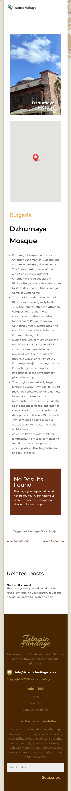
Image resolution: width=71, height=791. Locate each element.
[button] (36, 157)
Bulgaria (20, 215)
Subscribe (51, 777)
